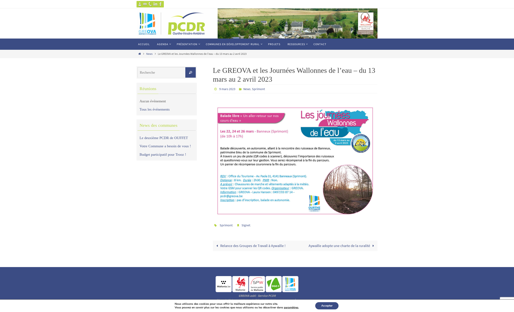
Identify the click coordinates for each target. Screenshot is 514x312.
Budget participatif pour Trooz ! (163, 154)
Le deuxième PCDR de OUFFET (164, 138)
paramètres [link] (291, 307)
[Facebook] (160, 4)
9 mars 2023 (227, 89)
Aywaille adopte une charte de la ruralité (340, 245)
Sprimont (258, 89)
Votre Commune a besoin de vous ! (165, 146)
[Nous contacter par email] (145, 4)
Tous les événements (155, 109)
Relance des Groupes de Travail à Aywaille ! (252, 245)
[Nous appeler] (150, 4)
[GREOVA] (140, 4)
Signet (246, 225)
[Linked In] (155, 4)
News (149, 54)
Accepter (326, 306)
